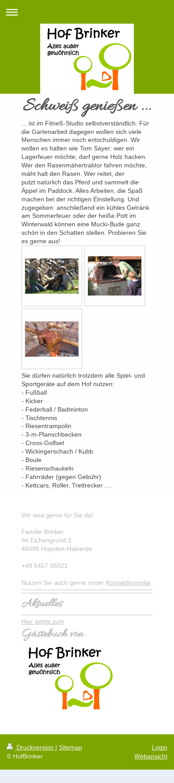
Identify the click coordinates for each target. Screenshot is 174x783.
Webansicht (150, 756)
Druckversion (35, 747)
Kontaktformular (128, 582)
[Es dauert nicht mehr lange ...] (52, 339)
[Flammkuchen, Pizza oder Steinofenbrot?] (114, 276)
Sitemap (70, 747)
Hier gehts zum (42, 621)
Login (159, 747)
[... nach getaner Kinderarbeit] (52, 276)
